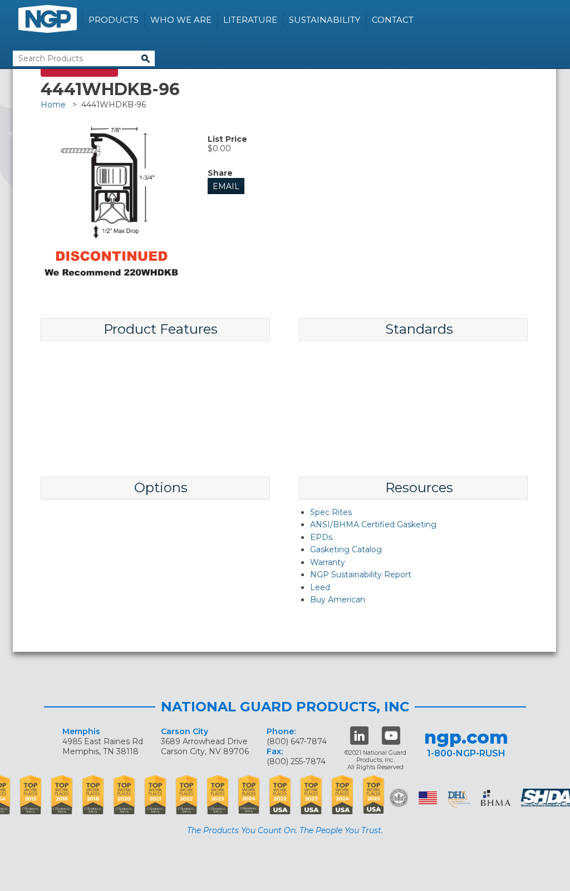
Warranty (327, 562)
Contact (393, 19)
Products (114, 19)
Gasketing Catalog (346, 549)
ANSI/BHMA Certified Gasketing (373, 524)
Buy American (337, 600)
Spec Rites (331, 512)
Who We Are (181, 19)
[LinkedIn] (359, 735)
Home (53, 105)
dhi (459, 800)
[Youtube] (391, 735)
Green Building (399, 798)
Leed (320, 587)
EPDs (321, 537)
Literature (250, 19)
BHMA (495, 798)
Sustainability (324, 19)
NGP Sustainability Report (360, 575)
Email (226, 186)
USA (428, 798)
